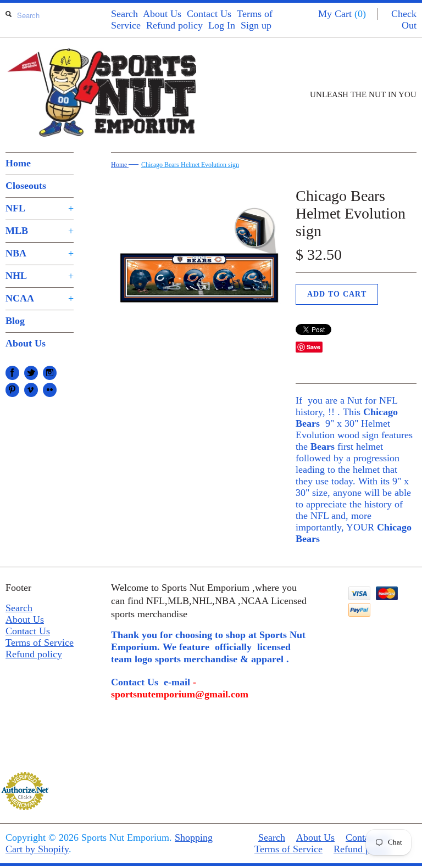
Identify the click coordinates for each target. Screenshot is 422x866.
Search (124, 13)
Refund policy (174, 25)
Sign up (256, 25)
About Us (162, 13)
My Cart (342, 13)
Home (18, 163)
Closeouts (25, 185)
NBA (39, 253)
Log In (221, 25)
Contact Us (209, 13)
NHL (39, 275)
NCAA (39, 298)
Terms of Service (39, 642)
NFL (39, 208)
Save (313, 347)
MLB (39, 230)
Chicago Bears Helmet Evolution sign (190, 165)
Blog (15, 320)
